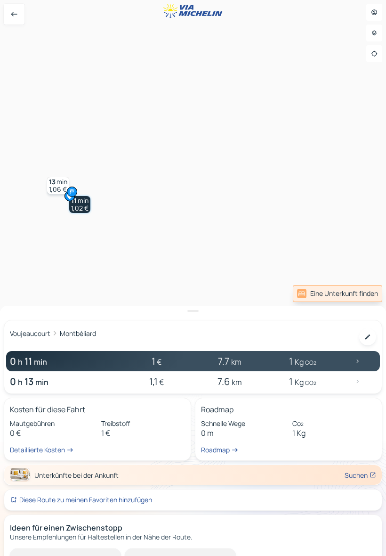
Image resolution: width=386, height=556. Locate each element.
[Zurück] (14, 14)
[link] (337, 293)
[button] (79, 204)
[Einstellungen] (374, 33)
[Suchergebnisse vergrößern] (193, 311)
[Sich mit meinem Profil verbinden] (374, 12)
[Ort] (374, 53)
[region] (193, 278)
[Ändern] (367, 336)
